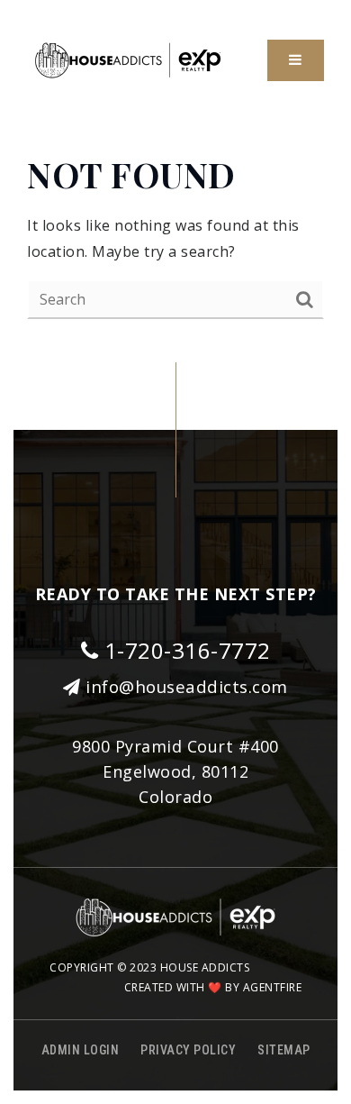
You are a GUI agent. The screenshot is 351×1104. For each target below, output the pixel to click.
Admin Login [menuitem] (80, 1050)
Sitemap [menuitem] (283, 1050)
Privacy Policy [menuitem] (188, 1050)
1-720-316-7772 (184, 650)
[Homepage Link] (128, 58)
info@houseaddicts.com (187, 686)
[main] (176, 234)
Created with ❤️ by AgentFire (213, 987)
